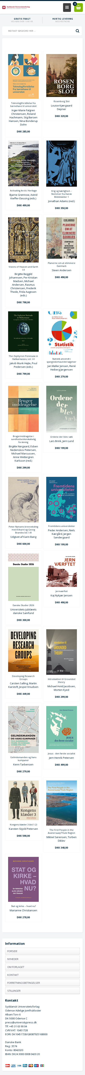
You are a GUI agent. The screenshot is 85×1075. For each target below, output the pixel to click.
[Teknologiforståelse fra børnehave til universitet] (23, 98)
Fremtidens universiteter (61, 526)
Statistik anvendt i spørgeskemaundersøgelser (61, 360)
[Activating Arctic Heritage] (23, 185)
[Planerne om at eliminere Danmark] (61, 257)
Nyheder (12, 959)
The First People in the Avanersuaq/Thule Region (61, 831)
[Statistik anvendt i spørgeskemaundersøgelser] (61, 353)
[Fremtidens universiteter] (61, 521)
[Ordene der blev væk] (61, 431)
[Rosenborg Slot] (61, 96)
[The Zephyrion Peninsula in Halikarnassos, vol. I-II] (23, 351)
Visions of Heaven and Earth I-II (23, 268)
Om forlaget (15, 967)
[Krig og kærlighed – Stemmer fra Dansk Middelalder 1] (61, 185)
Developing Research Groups (23, 678)
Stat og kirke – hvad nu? (23, 906)
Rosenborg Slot (62, 101)
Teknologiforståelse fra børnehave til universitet (23, 104)
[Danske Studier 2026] (23, 600)
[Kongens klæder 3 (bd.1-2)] (23, 819)
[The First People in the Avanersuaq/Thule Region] (61, 824)
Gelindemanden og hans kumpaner (23, 759)
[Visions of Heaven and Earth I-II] (23, 261)
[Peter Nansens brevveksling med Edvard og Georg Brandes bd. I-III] (23, 521)
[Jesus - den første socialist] (61, 748)
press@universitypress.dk (21, 1022)
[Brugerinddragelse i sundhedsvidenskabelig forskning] (23, 431)
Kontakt (13, 975)
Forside (12, 951)
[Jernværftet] (61, 586)
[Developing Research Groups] (23, 671)
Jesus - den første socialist (61, 753)
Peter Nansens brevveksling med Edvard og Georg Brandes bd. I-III (23, 529)
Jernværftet (62, 591)
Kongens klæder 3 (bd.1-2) (23, 824)
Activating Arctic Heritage (23, 190)
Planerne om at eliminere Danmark (61, 264)
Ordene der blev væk (61, 436)
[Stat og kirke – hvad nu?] (23, 901)
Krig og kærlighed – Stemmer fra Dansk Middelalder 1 (61, 193)
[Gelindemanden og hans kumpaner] (23, 752)
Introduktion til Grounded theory (61, 680)
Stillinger (14, 990)
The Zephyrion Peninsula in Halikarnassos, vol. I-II (23, 357)
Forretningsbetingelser (23, 983)
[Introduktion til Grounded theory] (61, 674)
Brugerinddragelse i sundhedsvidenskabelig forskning (23, 439)
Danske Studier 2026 (23, 605)
